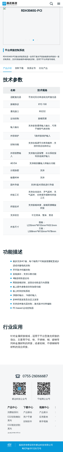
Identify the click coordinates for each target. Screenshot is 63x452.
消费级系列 (12, 412)
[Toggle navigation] (59, 3)
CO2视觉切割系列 (13, 427)
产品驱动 (27, 412)
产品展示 (43, 412)
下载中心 (28, 407)
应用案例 (43, 417)
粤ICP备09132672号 (31, 448)
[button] (25, 39)
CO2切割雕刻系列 (13, 419)
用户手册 (27, 417)
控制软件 (27, 421)
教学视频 (43, 421)
